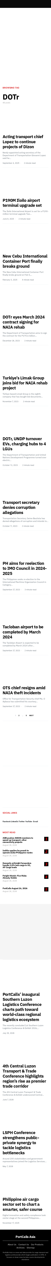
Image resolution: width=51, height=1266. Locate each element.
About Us (12, 1244)
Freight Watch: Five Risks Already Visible (15, 876)
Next (31, 715)
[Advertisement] (25, 55)
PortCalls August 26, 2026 (15, 888)
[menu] (4, 4)
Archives (20, 1247)
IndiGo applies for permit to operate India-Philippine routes (18, 851)
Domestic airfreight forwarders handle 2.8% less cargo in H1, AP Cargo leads (17, 865)
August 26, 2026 (10, 845)
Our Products (37, 1244)
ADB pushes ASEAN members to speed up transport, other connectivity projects (18, 840)
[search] (45, 4)
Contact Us (23, 1244)
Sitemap (31, 1247)
